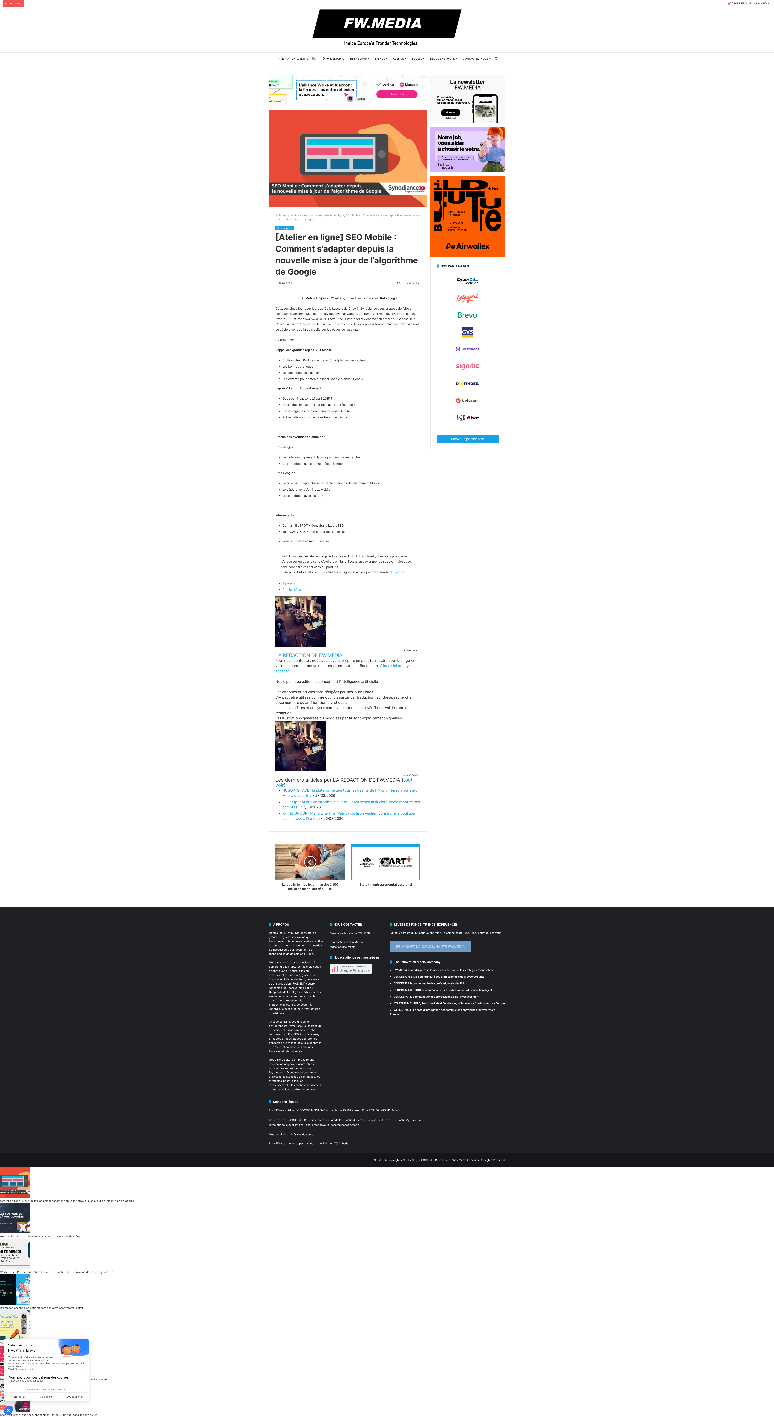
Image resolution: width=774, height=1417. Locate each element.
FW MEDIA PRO (334, 58)
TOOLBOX (418, 58)
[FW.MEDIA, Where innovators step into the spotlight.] (387, 29)
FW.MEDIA (293, 932)
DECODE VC (401, 996)
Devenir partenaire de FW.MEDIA (350, 933)
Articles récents (293, 590)
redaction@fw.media (342, 946)
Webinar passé (313, 215)
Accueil (283, 215)
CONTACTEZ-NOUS (475, 58)
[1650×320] (348, 89)
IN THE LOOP (358, 58)
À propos (288, 583)
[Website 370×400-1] (467, 255)
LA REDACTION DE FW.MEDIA (308, 655)
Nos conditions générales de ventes (292, 1134)
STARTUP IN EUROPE (407, 1003)
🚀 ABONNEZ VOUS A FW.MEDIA (748, 3)
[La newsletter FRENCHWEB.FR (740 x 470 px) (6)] (467, 121)
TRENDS (380, 58)
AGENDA (398, 58)
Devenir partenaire (467, 439)
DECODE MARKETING (407, 990)
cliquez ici (396, 572)
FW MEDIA (400, 970)
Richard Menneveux (316, 1124)
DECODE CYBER (404, 976)
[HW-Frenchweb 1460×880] (467, 170)
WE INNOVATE (403, 1010)
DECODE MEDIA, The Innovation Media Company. (449, 1160)
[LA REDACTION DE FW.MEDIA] (300, 646)
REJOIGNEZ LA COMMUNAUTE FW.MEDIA (430, 947)
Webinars (295, 215)
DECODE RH (401, 983)
